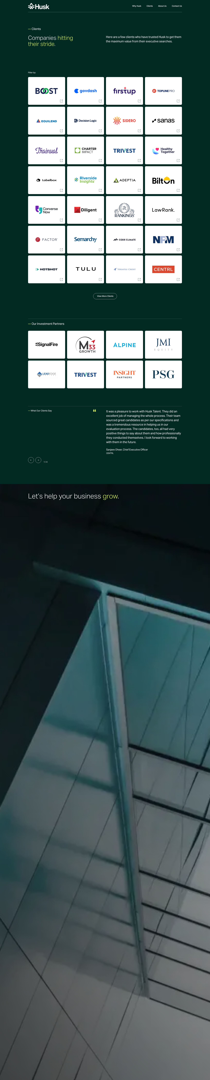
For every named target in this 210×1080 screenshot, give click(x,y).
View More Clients (105, 296)
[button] (32, 72)
